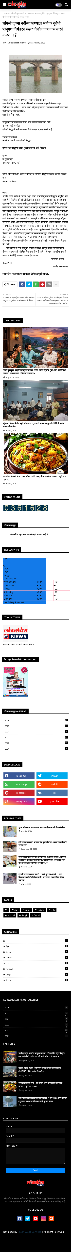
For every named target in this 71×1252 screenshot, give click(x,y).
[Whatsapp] (36, 284)
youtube (54, 801)
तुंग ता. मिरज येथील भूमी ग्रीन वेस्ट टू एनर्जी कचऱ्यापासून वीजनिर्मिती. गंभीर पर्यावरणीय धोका (33, 425)
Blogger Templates (33, 1242)
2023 (36, 737)
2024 (36, 731)
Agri (16, 909)
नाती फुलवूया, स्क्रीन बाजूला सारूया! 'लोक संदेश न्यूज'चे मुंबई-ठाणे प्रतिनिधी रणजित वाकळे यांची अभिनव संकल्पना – (34, 371)
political (11, 915)
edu (53, 909)
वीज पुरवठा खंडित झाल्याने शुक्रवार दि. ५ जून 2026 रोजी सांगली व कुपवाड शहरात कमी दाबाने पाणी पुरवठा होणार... (42, 1099)
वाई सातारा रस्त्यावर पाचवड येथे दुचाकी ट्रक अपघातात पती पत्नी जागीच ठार (42, 844)
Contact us (37, 1237)
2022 (36, 743)
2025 (36, 726)
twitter (54, 775)
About (23, 1237)
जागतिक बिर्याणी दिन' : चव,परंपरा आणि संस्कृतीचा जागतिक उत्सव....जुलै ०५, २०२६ (34, 478)
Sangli (24, 915)
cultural (40, 909)
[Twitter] (29, 284)
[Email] (49, 284)
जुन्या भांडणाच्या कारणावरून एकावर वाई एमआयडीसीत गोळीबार (41, 827)
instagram (21, 801)
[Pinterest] (42, 284)
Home (5, 13)
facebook (21, 775)
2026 (36, 720)
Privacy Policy (54, 1237)
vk (54, 792)
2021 (36, 748)
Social (37, 915)
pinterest (21, 792)
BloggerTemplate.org (35, 1245)
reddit (54, 784)
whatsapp (21, 784)
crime (28, 909)
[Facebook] (22, 284)
